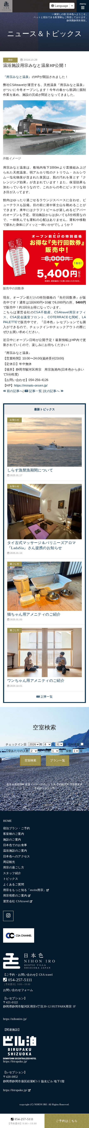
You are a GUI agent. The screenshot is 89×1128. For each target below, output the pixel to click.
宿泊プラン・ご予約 (16, 828)
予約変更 (75, 784)
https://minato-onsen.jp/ (31, 385)
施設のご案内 (12, 839)
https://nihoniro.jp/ (15, 1019)
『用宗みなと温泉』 (17, 77)
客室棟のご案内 (13, 833)
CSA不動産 (42, 312)
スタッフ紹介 (12, 873)
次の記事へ (52, 391)
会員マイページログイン (39, 784)
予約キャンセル (43, 788)
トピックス (10, 878)
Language (61, 5)
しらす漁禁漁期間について (30, 470)
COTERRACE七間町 (63, 317)
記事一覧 (35, 391)
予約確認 (62, 784)
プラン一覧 (57, 760)
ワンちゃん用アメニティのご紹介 (35, 681)
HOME (7, 820)
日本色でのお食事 (15, 845)
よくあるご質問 (13, 884)
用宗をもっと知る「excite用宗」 (24, 890)
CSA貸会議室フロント (27, 317)
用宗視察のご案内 (15, 895)
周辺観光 (9, 861)
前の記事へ (14, 391)
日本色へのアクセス (16, 856)
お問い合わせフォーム (18, 990)
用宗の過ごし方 (13, 867)
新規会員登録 (14, 784)
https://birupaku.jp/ (15, 1090)
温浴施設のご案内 (15, 850)
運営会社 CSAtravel (16, 901)
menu (84, 5)
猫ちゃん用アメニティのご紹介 (34, 614)
